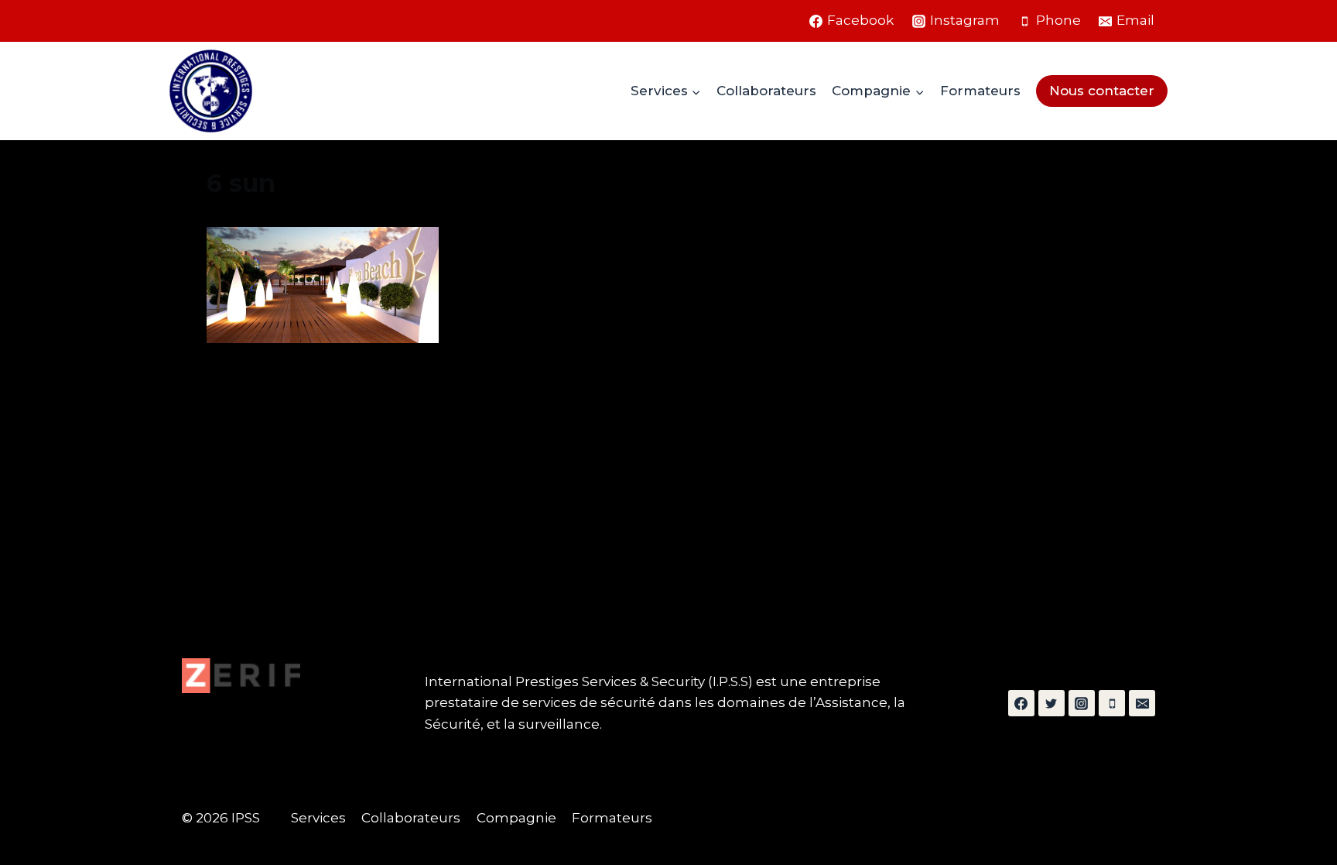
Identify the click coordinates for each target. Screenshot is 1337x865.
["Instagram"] (1082, 703)
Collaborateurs (766, 90)
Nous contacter (1101, 90)
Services (318, 818)
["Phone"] (1112, 703)
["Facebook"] (1021, 703)
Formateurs (980, 90)
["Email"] (1142, 703)
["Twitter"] (1051, 703)
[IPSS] (210, 91)
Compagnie (516, 818)
